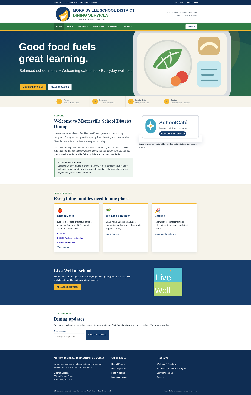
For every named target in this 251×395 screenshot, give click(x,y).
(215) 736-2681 (178, 2)
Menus (70, 27)
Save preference (97, 335)
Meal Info (98, 27)
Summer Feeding (165, 373)
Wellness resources (68, 287)
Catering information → (165, 234)
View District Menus (33, 87)
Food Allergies (118, 373)
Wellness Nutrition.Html (74, 238)
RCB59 (72, 242)
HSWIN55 (61, 234)
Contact (127, 27)
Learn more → (112, 234)
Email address (59, 331)
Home (59, 27)
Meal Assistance (119, 377)
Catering (113, 27)
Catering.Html (62, 242)
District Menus (118, 364)
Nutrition (83, 27)
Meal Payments (118, 368)
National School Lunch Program (171, 368)
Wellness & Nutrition (166, 364)
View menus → (64, 247)
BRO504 (60, 238)
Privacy (160, 377)
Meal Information (60, 87)
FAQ (196, 2)
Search (189, 2)
